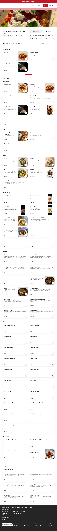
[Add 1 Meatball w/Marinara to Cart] (26, 398)
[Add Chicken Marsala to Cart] (26, 261)
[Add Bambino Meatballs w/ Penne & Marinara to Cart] (53, 457)
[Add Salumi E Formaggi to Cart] (53, 113)
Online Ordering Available (28, 1)
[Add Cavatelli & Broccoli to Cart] (26, 224)
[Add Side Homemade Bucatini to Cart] (26, 420)
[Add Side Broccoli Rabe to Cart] (53, 331)
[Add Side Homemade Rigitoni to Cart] (26, 431)
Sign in (51, 5)
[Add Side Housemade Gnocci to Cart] (53, 409)
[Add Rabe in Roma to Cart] (26, 501)
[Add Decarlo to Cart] (26, 479)
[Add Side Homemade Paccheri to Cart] (53, 431)
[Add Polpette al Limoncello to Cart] (26, 70)
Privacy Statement (27, 524)
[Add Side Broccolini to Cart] (26, 342)
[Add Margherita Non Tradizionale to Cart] (26, 139)
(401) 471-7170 (5, 509)
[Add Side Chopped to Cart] (53, 364)
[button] (7, 43)
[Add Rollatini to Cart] (26, 59)
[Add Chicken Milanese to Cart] (53, 261)
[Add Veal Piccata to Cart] (26, 305)
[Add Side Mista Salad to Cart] (26, 375)
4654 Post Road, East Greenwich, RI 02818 (13, 511)
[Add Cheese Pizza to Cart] (26, 150)
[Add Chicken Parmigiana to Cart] (26, 316)
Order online (5, 517)
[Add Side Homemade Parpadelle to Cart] (53, 420)
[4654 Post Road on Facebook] (4, 519)
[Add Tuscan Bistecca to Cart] (53, 283)
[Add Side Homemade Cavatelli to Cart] (26, 409)
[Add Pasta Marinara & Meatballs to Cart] (53, 235)
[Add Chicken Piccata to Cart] (53, 59)
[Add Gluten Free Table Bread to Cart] (26, 124)
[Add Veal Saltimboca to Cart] (26, 283)
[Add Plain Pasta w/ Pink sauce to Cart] (53, 246)
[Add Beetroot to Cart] (53, 165)
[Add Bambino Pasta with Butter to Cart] (26, 446)
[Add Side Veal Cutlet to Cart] (53, 353)
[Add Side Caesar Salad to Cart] (53, 375)
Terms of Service (16, 524)
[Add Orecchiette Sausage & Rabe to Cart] (53, 224)
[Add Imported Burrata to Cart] (53, 102)
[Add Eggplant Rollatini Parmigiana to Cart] (53, 305)
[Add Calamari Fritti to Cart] (26, 91)
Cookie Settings (50, 524)
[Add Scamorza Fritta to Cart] (26, 102)
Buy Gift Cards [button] (36, 5)
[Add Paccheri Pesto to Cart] (53, 213)
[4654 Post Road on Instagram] (2, 519)
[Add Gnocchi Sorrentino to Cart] (26, 235)
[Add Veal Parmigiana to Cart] (53, 316)
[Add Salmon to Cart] (26, 294)
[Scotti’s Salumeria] (4, 5)
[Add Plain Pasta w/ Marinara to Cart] (26, 246)
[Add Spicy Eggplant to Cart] (53, 490)
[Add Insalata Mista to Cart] (26, 187)
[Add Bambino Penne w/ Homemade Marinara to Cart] (53, 446)
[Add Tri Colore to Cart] (53, 176)
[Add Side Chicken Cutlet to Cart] (26, 353)
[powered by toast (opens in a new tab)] (7, 524)
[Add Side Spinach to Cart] (53, 342)
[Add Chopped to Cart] (26, 176)
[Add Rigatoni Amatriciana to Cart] (53, 202)
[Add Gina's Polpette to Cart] (26, 490)
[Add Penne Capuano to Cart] (26, 202)
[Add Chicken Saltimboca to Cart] (53, 272)
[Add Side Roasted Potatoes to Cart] (26, 364)
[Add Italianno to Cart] (53, 479)
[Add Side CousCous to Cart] (26, 387)
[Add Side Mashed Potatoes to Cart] (26, 331)
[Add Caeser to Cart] (26, 165)
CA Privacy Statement (38, 524)
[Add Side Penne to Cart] (53, 387)
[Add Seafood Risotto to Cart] (26, 213)
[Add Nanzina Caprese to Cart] (53, 501)
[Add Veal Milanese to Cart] (26, 272)
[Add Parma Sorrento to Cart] (53, 139)
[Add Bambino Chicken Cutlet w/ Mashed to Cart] (26, 457)
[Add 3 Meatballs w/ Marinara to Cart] (53, 398)
